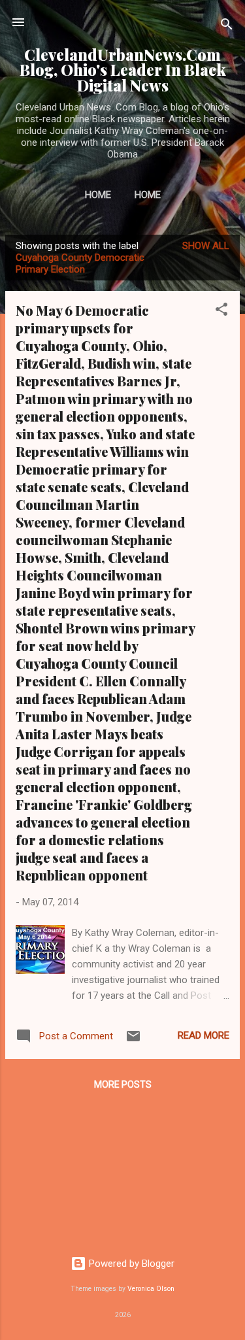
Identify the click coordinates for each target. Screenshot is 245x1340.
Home (98, 195)
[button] (221, 311)
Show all (205, 246)
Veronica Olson (150, 1288)
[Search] (227, 26)
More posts (123, 1084)
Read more (203, 1035)
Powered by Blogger (130, 1263)
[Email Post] (133, 1041)
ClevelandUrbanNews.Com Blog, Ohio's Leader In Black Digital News (123, 69)
